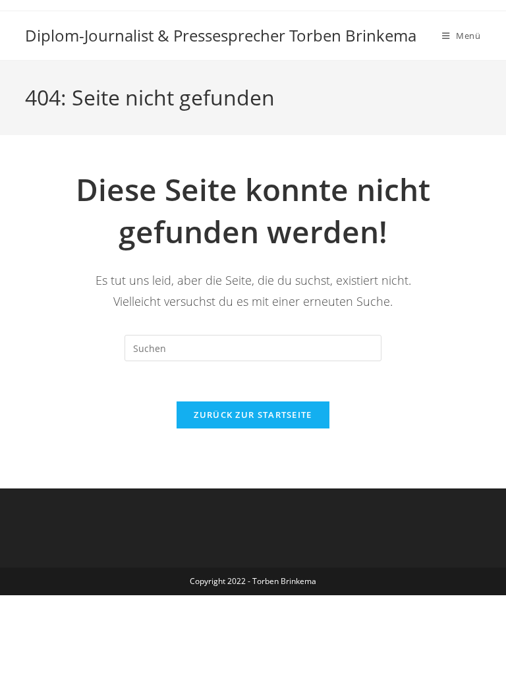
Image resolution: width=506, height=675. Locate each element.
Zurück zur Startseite (253, 415)
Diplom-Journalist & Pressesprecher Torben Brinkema (220, 35)
